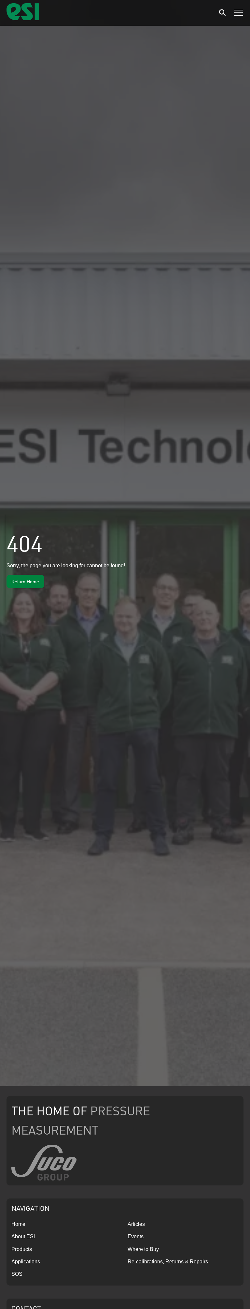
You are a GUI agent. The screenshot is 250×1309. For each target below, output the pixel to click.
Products (21, 1249)
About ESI (23, 1236)
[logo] (23, 18)
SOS (16, 1274)
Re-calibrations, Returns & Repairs (168, 1261)
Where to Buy (143, 1249)
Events (136, 1236)
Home (18, 1224)
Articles (136, 1224)
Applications (25, 1261)
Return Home (25, 581)
